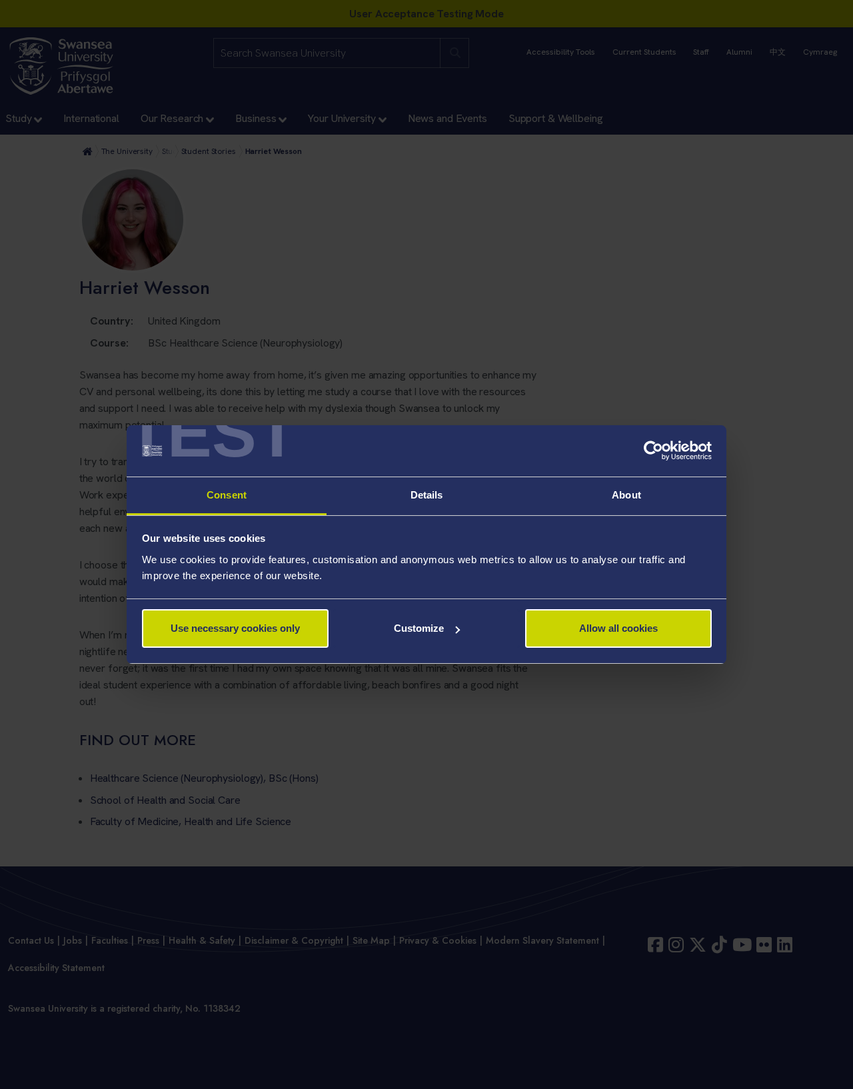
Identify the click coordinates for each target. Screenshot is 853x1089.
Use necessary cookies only (235, 628)
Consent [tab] (227, 495)
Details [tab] (427, 495)
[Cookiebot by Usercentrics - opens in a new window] (653, 451)
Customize (419, 628)
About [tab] (626, 495)
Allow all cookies (618, 628)
